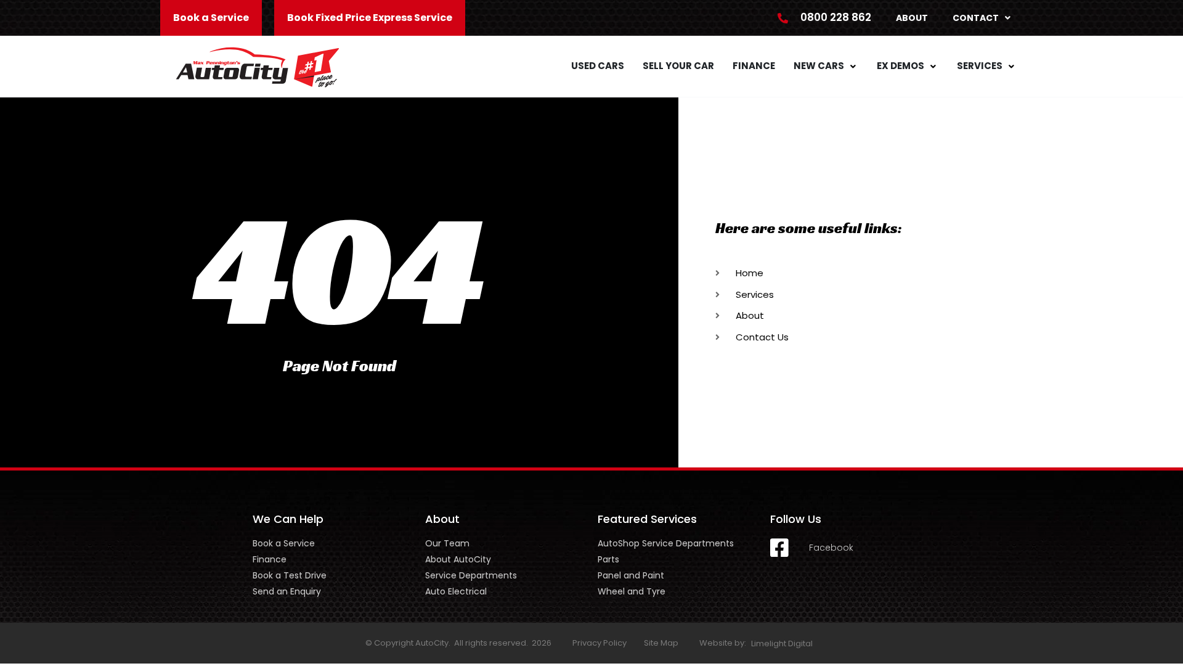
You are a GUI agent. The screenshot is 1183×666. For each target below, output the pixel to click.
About (912, 18)
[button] (825, 66)
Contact (976, 18)
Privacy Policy (599, 643)
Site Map (661, 643)
